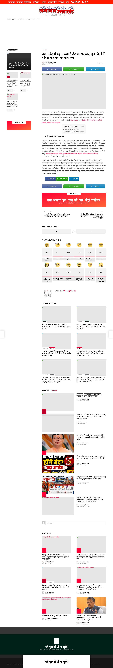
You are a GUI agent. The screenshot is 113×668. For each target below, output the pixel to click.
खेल (67, 2)
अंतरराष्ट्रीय (52, 2)
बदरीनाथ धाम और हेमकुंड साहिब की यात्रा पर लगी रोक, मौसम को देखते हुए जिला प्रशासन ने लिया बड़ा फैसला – (91, 353)
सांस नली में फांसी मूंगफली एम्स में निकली (55, 616)
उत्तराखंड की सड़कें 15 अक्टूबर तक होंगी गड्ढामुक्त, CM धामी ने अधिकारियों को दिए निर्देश (90, 437)
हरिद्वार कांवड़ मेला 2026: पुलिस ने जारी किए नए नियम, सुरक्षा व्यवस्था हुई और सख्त (91, 478)
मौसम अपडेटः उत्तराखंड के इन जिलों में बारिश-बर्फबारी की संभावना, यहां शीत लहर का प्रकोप (56, 327)
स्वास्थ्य (61, 2)
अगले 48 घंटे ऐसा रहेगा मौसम (72, 129)
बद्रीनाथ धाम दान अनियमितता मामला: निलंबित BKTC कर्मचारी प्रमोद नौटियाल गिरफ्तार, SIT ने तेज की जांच (90, 499)
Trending (44, 411)
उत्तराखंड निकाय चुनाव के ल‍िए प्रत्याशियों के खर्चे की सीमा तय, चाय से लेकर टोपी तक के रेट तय (72, 154)
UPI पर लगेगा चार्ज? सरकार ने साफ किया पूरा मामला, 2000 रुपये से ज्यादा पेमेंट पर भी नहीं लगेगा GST (25, 83)
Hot (44, 453)
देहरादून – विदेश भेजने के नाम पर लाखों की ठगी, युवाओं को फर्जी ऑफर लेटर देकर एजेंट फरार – (56, 587)
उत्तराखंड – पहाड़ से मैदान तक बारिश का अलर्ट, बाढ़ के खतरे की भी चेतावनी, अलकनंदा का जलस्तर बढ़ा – (56, 353)
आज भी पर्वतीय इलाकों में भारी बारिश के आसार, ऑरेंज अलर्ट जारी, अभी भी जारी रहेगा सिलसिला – (91, 327)
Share (44, 75)
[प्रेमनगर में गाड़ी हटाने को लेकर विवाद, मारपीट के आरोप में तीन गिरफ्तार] (58, 402)
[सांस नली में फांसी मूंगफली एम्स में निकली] (56, 605)
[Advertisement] (56, 33)
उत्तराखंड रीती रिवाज (24, 2)
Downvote (91, 231)
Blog (85, 2)
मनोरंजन (36, 2)
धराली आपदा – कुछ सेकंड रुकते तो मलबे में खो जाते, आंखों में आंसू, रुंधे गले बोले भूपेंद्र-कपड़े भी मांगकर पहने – (91, 380)
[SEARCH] (95, 2)
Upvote (56, 231)
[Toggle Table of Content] (82, 126)
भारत (44, 2)
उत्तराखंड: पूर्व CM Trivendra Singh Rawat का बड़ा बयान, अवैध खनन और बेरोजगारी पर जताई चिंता (89, 618)
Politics (75, 2)
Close (110, 660)
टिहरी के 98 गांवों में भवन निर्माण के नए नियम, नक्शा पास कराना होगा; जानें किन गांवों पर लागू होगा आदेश (91, 417)
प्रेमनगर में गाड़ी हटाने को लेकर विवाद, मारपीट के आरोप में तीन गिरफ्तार (89, 395)
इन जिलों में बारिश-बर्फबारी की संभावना (74, 131)
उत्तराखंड (11, 2)
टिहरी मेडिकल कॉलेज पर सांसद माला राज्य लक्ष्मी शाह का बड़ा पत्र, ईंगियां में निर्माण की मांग (90, 458)
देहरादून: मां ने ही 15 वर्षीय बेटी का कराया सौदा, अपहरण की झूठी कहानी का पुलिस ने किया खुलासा (55, 557)
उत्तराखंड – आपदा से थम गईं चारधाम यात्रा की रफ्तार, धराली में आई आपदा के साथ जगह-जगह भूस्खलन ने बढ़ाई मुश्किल (56, 380)
